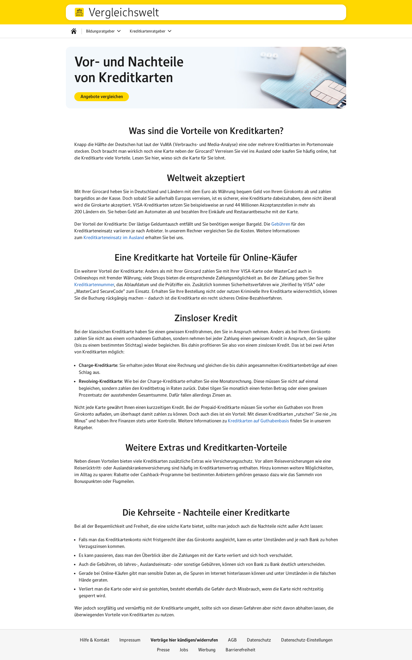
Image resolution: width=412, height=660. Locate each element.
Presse (163, 649)
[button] (101, 96)
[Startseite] (74, 31)
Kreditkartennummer (94, 284)
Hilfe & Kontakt (94, 640)
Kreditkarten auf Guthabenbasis (258, 420)
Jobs (184, 649)
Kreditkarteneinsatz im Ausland (114, 237)
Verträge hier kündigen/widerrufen (184, 640)
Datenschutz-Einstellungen (306, 640)
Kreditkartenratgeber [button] (148, 31)
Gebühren (280, 224)
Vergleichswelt (123, 12)
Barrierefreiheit (240, 649)
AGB (232, 640)
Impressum (129, 640)
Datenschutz (259, 640)
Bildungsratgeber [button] (101, 31)
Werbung (207, 649)
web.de (79, 12)
